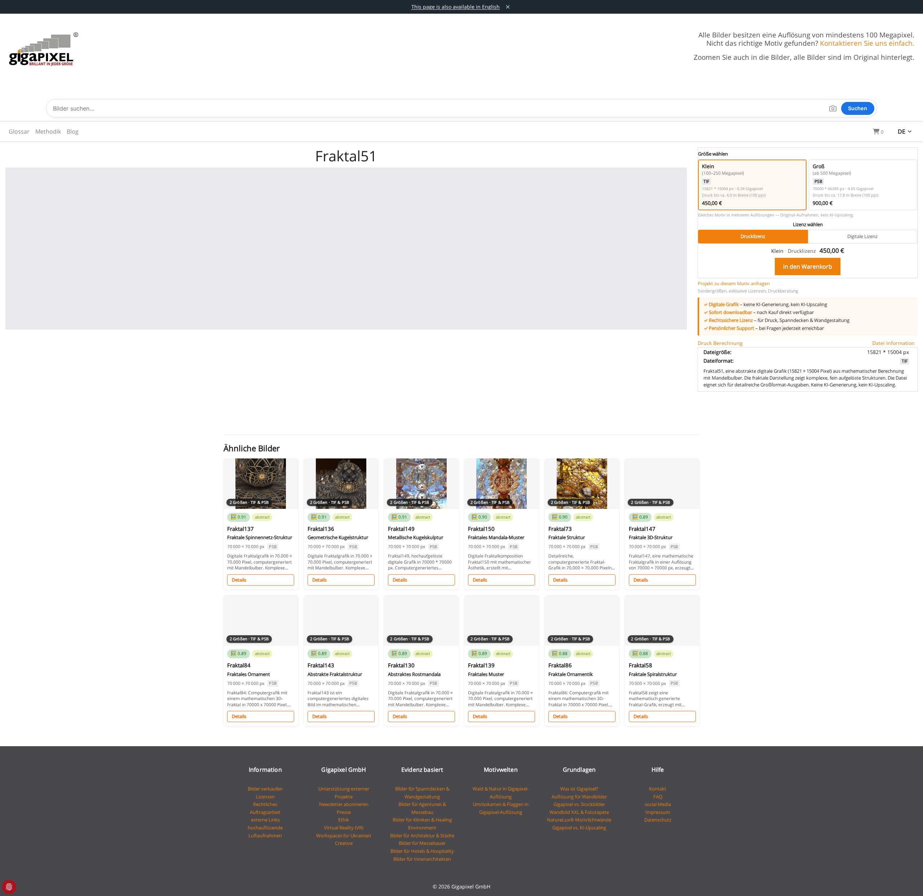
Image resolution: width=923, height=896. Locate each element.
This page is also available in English (455, 6)
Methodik (48, 131)
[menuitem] (19, 131)
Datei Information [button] (893, 343)
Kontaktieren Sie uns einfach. (867, 43)
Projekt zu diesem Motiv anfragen (734, 283)
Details (239, 580)
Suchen (857, 108)
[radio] (752, 185)
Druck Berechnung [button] (720, 343)
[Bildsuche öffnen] (832, 108)
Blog (73, 131)
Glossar (19, 131)
